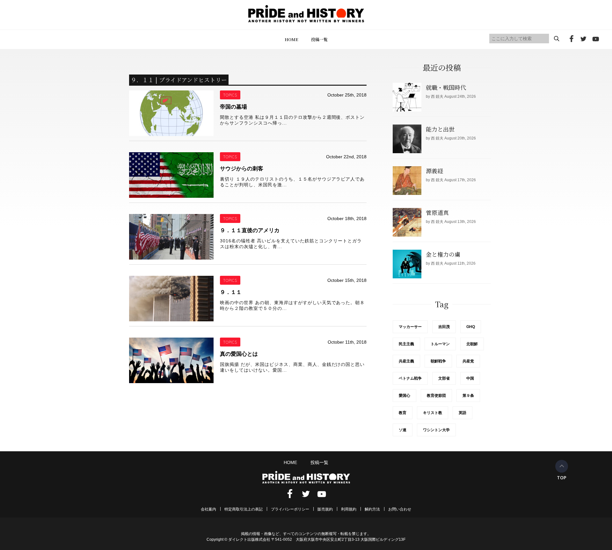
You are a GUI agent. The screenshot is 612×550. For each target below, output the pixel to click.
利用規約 (348, 509)
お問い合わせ (399, 509)
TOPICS (230, 94)
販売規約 (325, 509)
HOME (291, 39)
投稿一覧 (319, 39)
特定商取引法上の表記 (243, 509)
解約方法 (372, 509)
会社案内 (208, 509)
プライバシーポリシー (290, 509)
